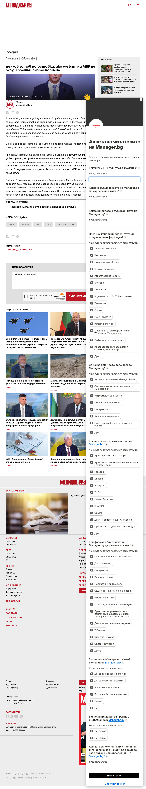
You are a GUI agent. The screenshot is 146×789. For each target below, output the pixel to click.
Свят (8, 550)
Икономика (11, 580)
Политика (10, 541)
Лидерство (11, 589)
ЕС (7, 560)
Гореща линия (14, 617)
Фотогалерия (85, 554)
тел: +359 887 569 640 (15, 730)
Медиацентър (12, 688)
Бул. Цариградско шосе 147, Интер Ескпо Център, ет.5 (31, 727)
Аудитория (11, 684)
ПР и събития (85, 545)
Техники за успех (14, 592)
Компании (10, 573)
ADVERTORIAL (106, 59)
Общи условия (12, 697)
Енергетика (11, 576)
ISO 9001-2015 (52, 684)
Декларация (51, 688)
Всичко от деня (15, 491)
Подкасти (12, 613)
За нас (9, 681)
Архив (9, 621)
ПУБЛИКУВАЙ (77, 296)
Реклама (83, 541)
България (12, 52)
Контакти (11, 626)
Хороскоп (83, 560)
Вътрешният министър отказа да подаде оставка (44, 207)
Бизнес (10, 566)
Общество (11, 545)
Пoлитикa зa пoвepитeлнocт (19, 700)
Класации (83, 557)
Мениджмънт (13, 585)
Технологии (13, 601)
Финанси (10, 569)
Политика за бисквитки (17, 703)
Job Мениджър (13, 595)
